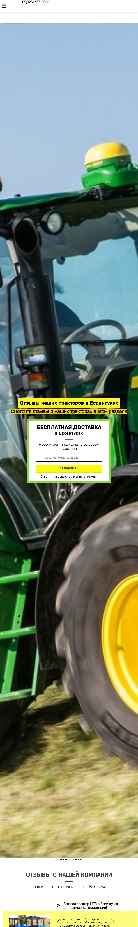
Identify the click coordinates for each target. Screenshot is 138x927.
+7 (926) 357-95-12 (36, 2)
